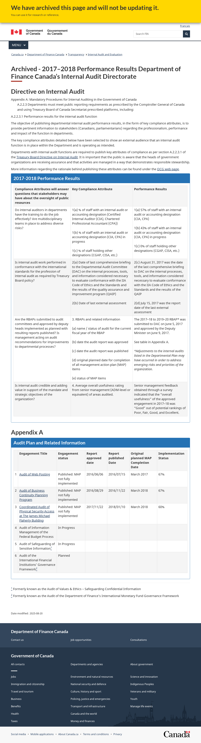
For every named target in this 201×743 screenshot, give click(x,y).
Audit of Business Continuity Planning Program (33, 495)
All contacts (18, 664)
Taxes (14, 721)
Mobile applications (42, 734)
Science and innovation (144, 676)
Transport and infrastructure (88, 706)
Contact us (17, 640)
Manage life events (141, 706)
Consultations (138, 640)
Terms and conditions (96, 734)
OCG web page (168, 169)
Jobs (13, 676)
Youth (133, 699)
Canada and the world (84, 713)
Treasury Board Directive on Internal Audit (47, 157)
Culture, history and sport (86, 691)
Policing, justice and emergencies (90, 699)
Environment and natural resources (92, 676)
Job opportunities (81, 640)
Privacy (117, 734)
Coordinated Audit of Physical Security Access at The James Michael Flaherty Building (36, 514)
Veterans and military (143, 691)
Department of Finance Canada (45, 54)
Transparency (76, 54)
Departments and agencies (87, 664)
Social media (18, 734)
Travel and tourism (22, 691)
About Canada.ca (68, 734)
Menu (17, 45)
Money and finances (83, 721)
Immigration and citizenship (27, 684)
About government (141, 664)
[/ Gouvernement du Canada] (39, 32)
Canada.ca (17, 54)
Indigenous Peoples (142, 684)
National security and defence (88, 684)
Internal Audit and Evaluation (105, 54)
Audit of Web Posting (34, 474)
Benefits (16, 706)
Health (15, 713)
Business (16, 699)
